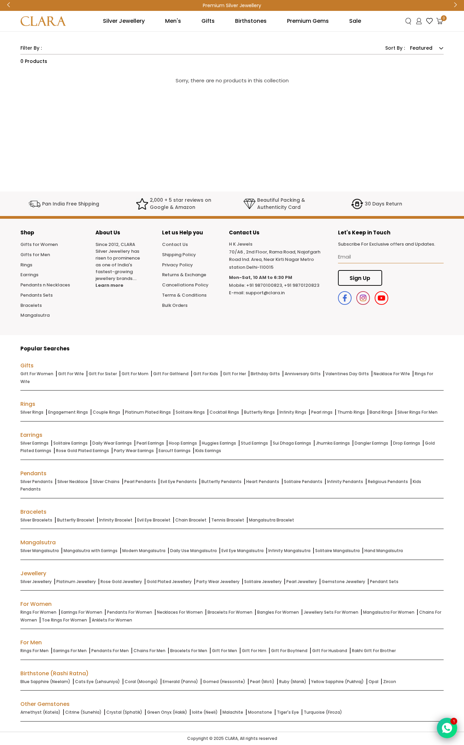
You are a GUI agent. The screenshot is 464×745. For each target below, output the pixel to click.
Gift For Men (224, 650)
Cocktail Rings (224, 412)
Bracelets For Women (230, 612)
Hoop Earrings (183, 443)
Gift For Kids (205, 374)
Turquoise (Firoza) (323, 712)
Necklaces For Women (180, 612)
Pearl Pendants (140, 481)
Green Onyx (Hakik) (167, 712)
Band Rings (381, 412)
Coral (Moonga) (141, 681)
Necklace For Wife (392, 374)
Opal (373, 681)
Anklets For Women (112, 620)
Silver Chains (106, 481)
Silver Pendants (36, 481)
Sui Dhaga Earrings (292, 443)
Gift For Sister (103, 374)
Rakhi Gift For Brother (374, 650)
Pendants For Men (110, 650)
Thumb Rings (351, 412)
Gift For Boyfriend (289, 650)
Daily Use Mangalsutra (193, 550)
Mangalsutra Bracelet (271, 520)
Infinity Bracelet (115, 520)
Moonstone (260, 712)
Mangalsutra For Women (388, 612)
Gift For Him (254, 650)
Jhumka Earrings (333, 443)
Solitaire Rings (190, 412)
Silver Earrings (34, 443)
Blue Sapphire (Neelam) (45, 681)
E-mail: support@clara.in (257, 292)
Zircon (389, 681)
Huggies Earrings (219, 443)
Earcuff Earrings (175, 450)
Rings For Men (34, 650)
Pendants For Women (129, 612)
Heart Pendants (262, 481)
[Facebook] (345, 298)
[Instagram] (363, 298)
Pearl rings (322, 412)
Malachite (232, 712)
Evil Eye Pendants (179, 481)
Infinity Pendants (345, 481)
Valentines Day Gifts (347, 374)
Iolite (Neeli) (205, 712)
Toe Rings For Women (64, 620)
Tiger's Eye (288, 712)
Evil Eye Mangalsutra (242, 550)
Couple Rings (106, 412)
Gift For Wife (71, 374)
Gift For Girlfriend (171, 374)
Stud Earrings (254, 443)
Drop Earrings (406, 443)
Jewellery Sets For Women (331, 612)
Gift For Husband (329, 650)
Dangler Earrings (371, 443)
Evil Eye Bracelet (154, 520)
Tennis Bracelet (227, 520)
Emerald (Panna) (180, 681)
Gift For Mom (135, 374)
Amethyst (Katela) (40, 712)
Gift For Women (36, 374)
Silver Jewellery (36, 581)
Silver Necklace (72, 481)
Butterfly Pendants (221, 481)
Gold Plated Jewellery (169, 581)
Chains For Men (149, 650)
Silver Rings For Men (417, 412)
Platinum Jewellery (76, 581)
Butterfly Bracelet (75, 520)
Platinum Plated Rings (148, 412)
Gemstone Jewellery (343, 581)
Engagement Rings (68, 412)
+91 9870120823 (301, 285)
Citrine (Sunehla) (83, 712)
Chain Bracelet (191, 520)
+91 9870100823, (264, 285)
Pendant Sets (384, 581)
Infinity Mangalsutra (289, 550)
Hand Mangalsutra (383, 550)
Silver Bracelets (36, 520)
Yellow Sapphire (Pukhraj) (337, 681)
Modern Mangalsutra (143, 550)
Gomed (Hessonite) (224, 681)
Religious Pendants (388, 481)
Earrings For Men (70, 650)
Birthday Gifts (265, 374)
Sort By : (395, 48)
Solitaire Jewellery (263, 581)
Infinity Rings (293, 412)
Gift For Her (234, 374)
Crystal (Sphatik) (124, 712)
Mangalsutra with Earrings (91, 550)
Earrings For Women (81, 612)
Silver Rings (31, 412)
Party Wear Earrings (134, 450)
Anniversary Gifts (303, 374)
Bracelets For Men (188, 650)
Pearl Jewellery (301, 581)
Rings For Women (38, 612)
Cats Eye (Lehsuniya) (97, 681)
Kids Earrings (208, 450)
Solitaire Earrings (70, 443)
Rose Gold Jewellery (121, 581)
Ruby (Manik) (292, 681)
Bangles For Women (278, 612)
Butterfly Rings (259, 412)
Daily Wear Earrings (112, 443)
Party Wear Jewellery (217, 581)
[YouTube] (381, 298)
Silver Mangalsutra (39, 550)
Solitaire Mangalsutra (337, 550)
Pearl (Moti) (262, 681)
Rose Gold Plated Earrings (82, 450)
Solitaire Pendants (303, 481)
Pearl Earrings (150, 443)
